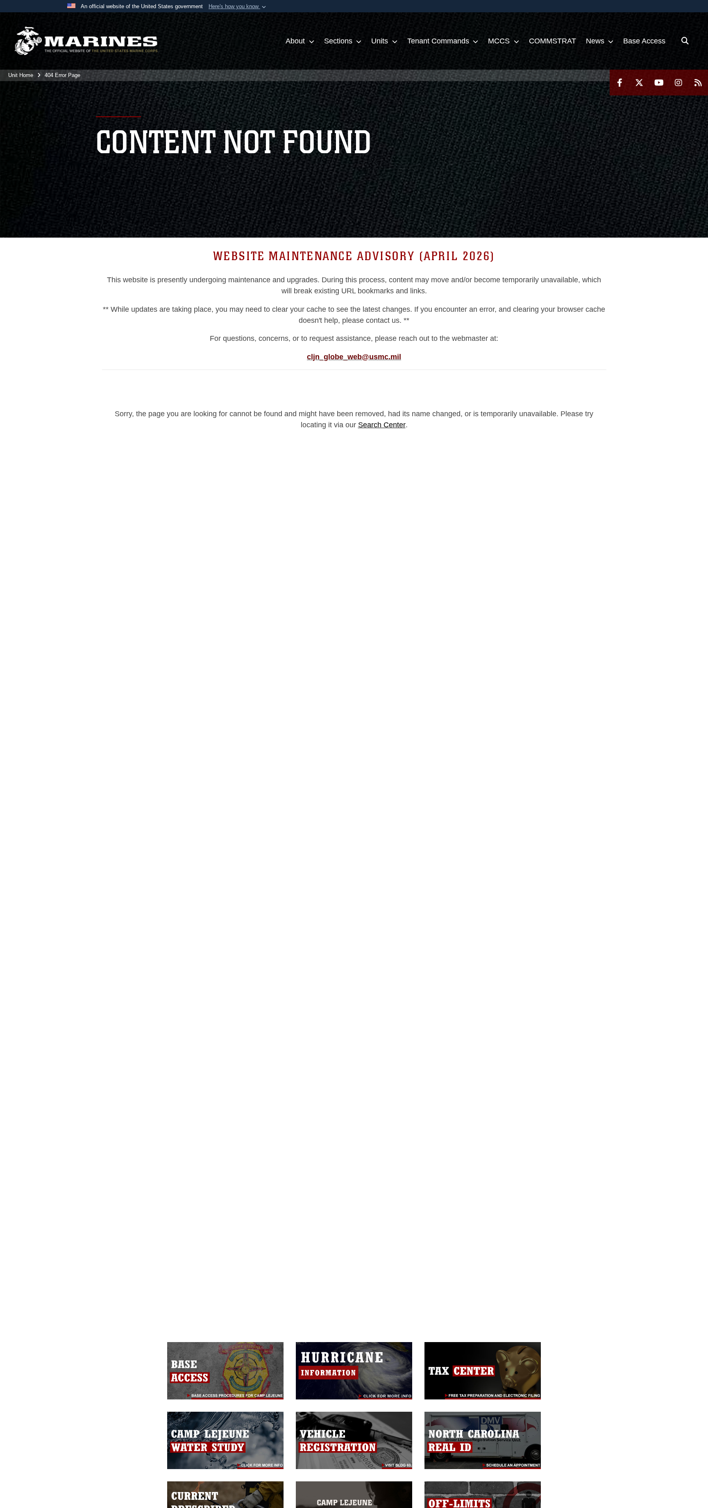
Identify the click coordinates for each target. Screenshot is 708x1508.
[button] (238, 6)
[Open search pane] (685, 41)
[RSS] (698, 82)
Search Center (382, 425)
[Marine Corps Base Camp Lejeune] (86, 41)
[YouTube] (659, 82)
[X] (639, 82)
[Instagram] (678, 82)
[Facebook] (619, 82)
